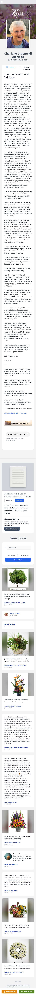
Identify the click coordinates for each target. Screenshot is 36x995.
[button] (18, 579)
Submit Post (18, 560)
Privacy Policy (12, 987)
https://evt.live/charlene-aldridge (15, 413)
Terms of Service (23, 987)
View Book (9, 500)
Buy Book (19, 500)
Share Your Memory (12, 529)
